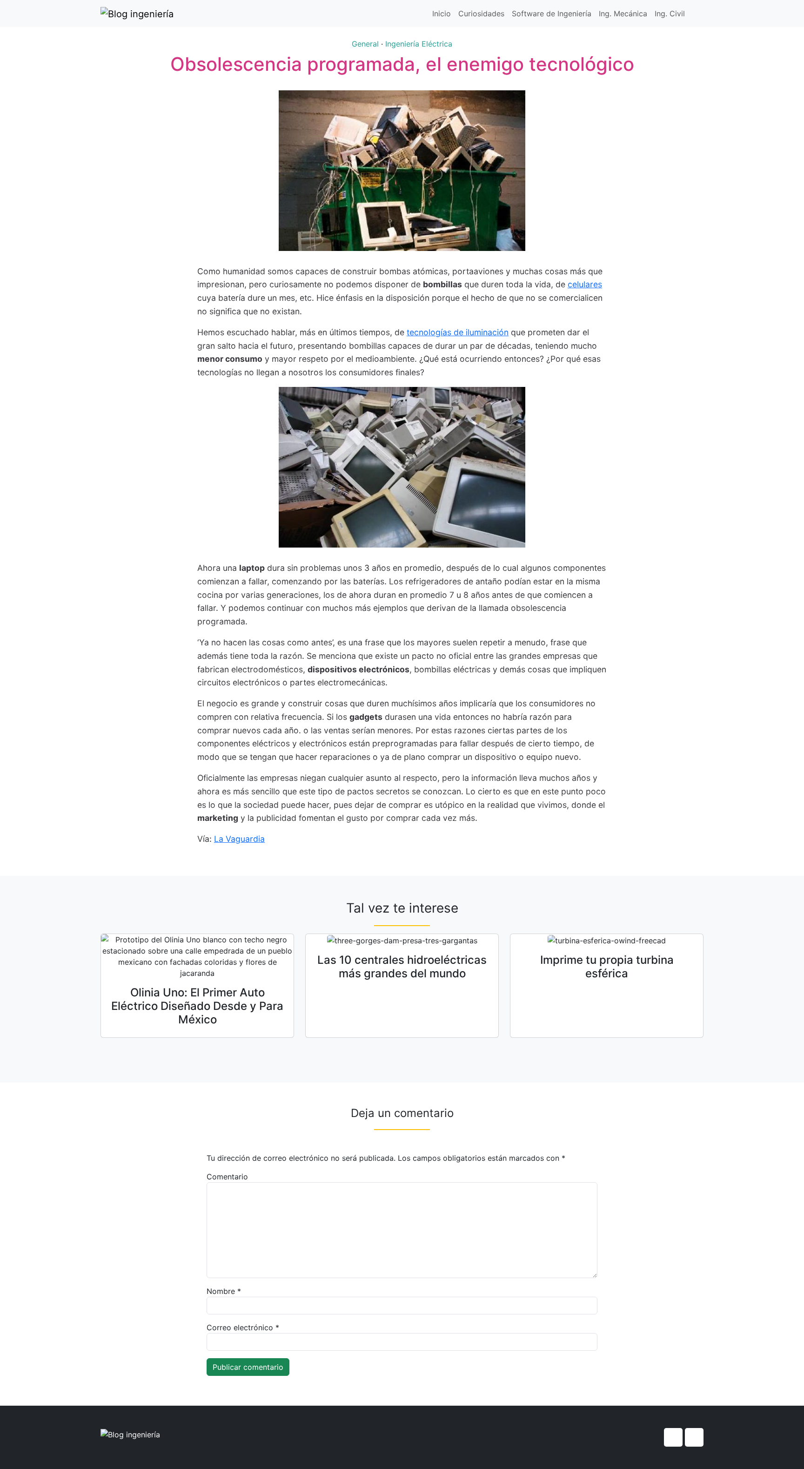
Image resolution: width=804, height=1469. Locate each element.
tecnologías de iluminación (458, 332)
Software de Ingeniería (551, 13)
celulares (585, 284)
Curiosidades (481, 13)
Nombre (224, 1291)
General (365, 43)
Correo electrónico (243, 1327)
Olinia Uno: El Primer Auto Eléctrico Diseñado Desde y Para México (197, 1006)
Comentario (227, 1176)
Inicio (441, 13)
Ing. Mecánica (623, 13)
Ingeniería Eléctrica (418, 43)
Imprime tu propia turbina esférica (607, 966)
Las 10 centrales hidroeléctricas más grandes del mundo (402, 966)
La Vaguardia (239, 839)
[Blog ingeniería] (137, 13)
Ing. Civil (670, 13)
